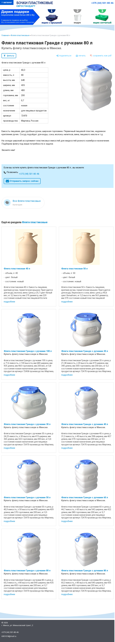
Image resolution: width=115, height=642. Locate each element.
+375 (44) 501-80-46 (102, 3)
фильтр (10, 55)
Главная (5, 35)
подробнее (9, 301)
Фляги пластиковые (20, 35)
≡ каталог (6, 2)
